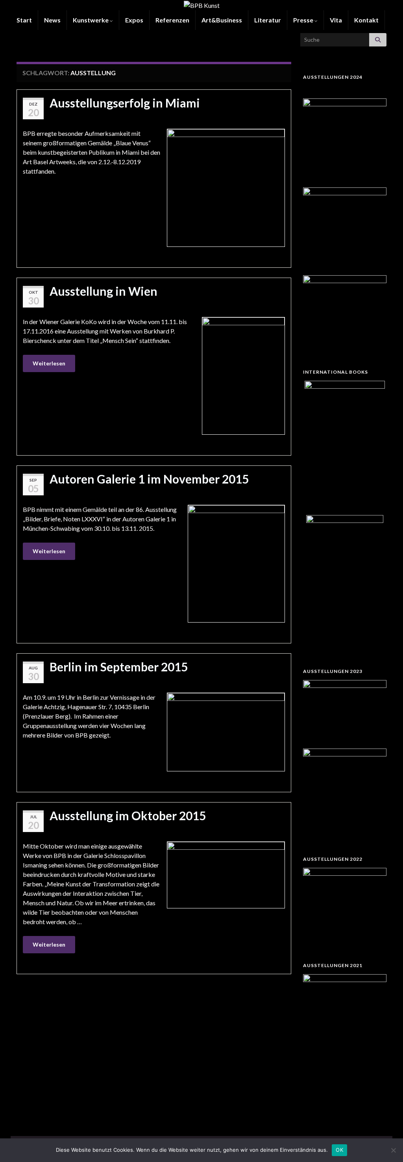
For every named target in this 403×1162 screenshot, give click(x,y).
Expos (134, 20)
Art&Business (222, 20)
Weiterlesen (49, 363)
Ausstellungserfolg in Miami (125, 103)
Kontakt (366, 20)
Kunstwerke (91, 20)
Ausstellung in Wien (103, 291)
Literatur (267, 20)
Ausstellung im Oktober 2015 (128, 815)
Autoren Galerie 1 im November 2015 (149, 479)
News (52, 20)
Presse (303, 20)
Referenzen (172, 20)
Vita (336, 20)
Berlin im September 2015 (119, 667)
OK (339, 1150)
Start (24, 20)
